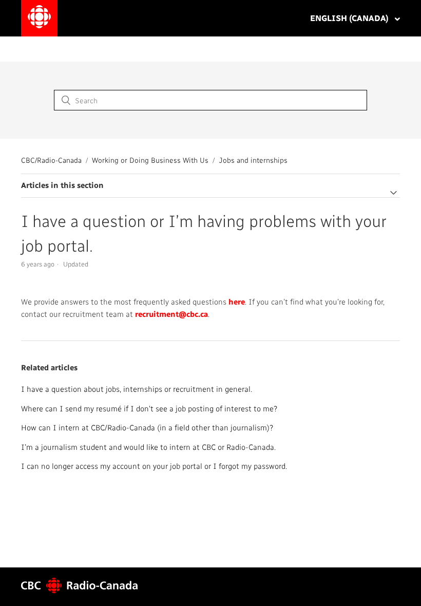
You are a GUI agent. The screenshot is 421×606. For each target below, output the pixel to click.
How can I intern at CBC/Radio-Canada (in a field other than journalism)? (147, 427)
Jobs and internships (253, 160)
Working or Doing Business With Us (150, 160)
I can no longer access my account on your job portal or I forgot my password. (154, 465)
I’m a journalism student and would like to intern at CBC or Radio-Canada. (148, 446)
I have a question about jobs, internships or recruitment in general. (136, 388)
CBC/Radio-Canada (51, 160)
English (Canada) (350, 18)
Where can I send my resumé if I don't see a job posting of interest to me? (149, 408)
